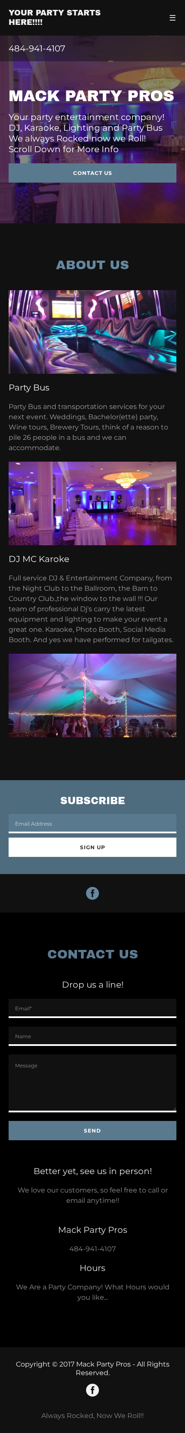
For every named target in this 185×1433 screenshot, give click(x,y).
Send (92, 1130)
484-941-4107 (92, 1249)
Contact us (92, 173)
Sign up (92, 847)
